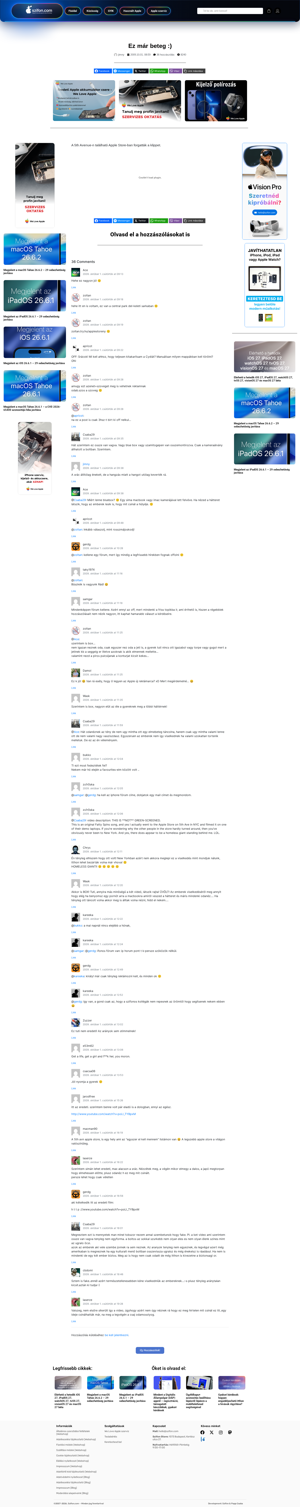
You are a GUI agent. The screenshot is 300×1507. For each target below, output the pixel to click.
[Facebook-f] (202, 1432)
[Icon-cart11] (268, 10)
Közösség (92, 10)
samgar (79, 795)
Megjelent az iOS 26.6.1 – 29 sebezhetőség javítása (34, 363)
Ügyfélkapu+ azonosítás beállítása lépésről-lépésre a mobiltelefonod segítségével (198, 1401)
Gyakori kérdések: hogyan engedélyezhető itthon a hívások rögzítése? (231, 1399)
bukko (78, 925)
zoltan (78, 529)
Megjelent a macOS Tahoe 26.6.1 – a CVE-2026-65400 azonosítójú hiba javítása (32, 408)
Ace (76, 639)
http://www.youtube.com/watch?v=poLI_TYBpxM (103, 1114)
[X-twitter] (211, 1432)
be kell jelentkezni (116, 1335)
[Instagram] (221, 1432)
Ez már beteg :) (150, 45)
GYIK (111, 10)
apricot (78, 415)
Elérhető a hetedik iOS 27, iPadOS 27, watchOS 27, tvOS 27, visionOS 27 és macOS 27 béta (263, 379)
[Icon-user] (277, 10)
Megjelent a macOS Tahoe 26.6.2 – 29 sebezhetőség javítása (256, 425)
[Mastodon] (230, 1432)
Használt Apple (132, 10)
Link (73, 287)
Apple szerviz (159, 10)
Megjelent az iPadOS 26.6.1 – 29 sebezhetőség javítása (132, 1398)
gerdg (92, 795)
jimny (86, 464)
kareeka (79, 976)
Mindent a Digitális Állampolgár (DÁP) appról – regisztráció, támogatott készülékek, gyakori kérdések (165, 1402)
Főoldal (73, 10)
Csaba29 (80, 500)
